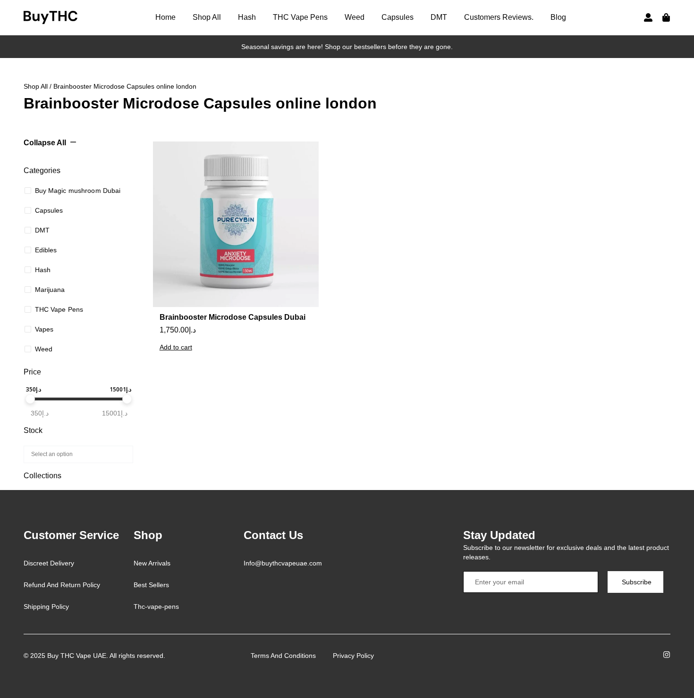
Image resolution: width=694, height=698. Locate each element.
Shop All (207, 17)
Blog (558, 17)
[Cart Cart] (666, 17)
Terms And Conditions (283, 655)
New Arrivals (152, 563)
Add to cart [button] (176, 347)
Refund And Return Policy (62, 585)
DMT (439, 17)
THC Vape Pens (300, 17)
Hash (247, 17)
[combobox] (78, 454)
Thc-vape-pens (156, 606)
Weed (354, 17)
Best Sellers (151, 585)
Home (165, 17)
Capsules (397, 17)
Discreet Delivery (49, 563)
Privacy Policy (353, 655)
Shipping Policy (46, 606)
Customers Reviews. (498, 17)
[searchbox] (76, 453)
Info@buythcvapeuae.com (283, 563)
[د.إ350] (30, 399)
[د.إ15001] (127, 399)
